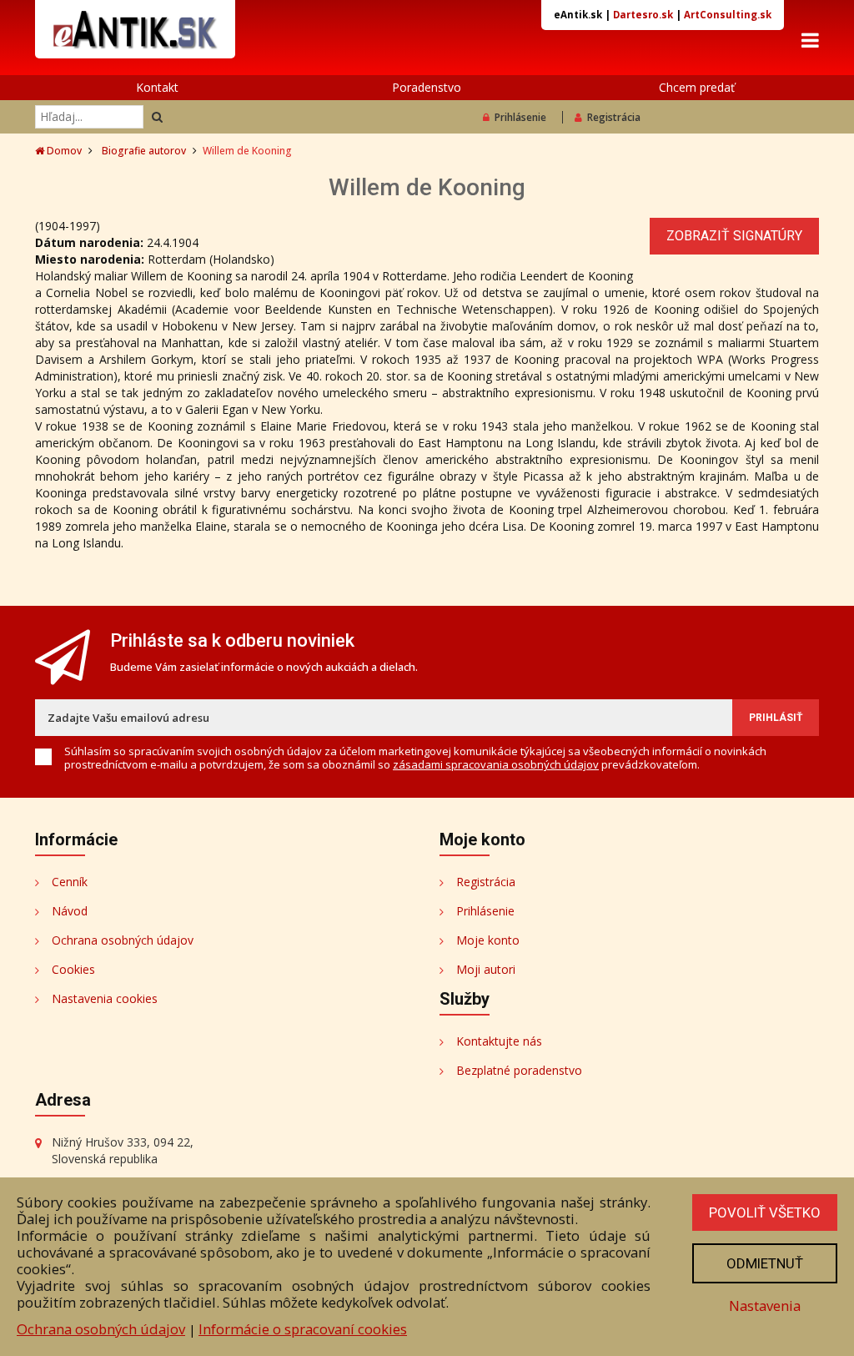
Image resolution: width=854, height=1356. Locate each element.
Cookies (73, 969)
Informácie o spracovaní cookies (302, 1328)
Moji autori (485, 969)
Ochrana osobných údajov (122, 940)
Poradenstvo (426, 87)
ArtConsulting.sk (727, 14)
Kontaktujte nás (499, 1041)
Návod (70, 911)
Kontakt (157, 87)
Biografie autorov (144, 151)
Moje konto (488, 940)
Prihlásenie (520, 117)
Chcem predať (697, 87)
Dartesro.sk (643, 14)
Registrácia (613, 117)
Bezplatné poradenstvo (519, 1070)
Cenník (70, 882)
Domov (63, 151)
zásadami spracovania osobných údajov (496, 764)
